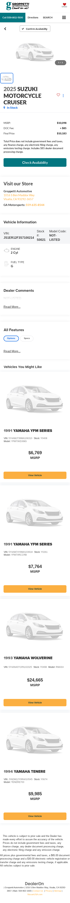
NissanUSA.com (34, 894)
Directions (33, 17)
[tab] (11, 338)
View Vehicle (35, 475)
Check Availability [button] (35, 162)
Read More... (12, 306)
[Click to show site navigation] (64, 17)
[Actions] (63, 95)
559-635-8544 (35, 204)
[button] (12, 17)
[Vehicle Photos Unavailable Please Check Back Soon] (35, 51)
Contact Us (38, 891)
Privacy (48, 891)
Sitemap (57, 891)
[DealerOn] (34, 883)
